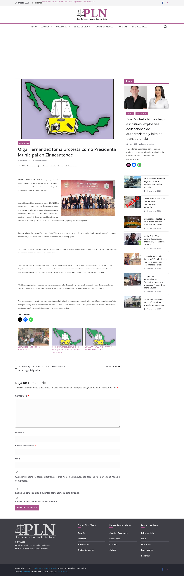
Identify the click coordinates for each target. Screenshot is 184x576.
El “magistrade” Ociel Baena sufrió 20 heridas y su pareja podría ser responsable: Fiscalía (155, 260)
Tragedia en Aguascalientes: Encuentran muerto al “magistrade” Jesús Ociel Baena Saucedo (155, 282)
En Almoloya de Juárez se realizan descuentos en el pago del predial (41, 368)
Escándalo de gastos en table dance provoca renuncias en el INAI (154, 222)
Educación (146, 544)
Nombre (20, 432)
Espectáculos (147, 550)
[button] (50, 27)
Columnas (61, 26)
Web (17, 458)
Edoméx (45, 26)
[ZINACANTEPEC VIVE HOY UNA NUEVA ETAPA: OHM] (100, 337)
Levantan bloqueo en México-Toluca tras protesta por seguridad (154, 302)
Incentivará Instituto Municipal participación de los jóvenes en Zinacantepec (66, 349)
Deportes (145, 555)
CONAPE (113, 544)
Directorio (111, 366)
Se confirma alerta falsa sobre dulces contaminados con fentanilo (154, 202)
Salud (143, 538)
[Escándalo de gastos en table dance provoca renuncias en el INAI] (132, 224)
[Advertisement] (92, 50)
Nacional (122, 26)
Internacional (139, 26)
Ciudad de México (104, 26)
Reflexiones (114, 538)
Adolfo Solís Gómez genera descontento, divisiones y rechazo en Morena (154, 240)
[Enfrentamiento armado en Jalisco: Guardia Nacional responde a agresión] (132, 185)
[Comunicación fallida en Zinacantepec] (33, 337)
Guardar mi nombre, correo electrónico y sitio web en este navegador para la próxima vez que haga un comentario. (67, 478)
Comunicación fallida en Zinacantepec (29, 348)
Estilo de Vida (81, 26)
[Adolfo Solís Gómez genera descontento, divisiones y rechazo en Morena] (132, 242)
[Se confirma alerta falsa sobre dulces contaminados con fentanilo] (132, 205)
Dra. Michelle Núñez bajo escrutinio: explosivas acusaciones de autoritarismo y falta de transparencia (145, 129)
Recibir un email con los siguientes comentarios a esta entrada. (47, 492)
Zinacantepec (24, 143)
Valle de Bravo (142, 113)
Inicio (34, 26)
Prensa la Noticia (41, 160)
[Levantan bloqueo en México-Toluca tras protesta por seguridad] (132, 304)
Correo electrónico (25, 445)
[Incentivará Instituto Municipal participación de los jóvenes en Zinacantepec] (67, 337)
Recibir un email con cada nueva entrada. (36, 501)
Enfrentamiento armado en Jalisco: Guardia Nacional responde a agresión (154, 182)
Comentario (22, 395)
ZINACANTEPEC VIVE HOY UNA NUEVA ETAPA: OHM (98, 348)
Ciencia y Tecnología (118, 533)
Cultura (112, 550)
